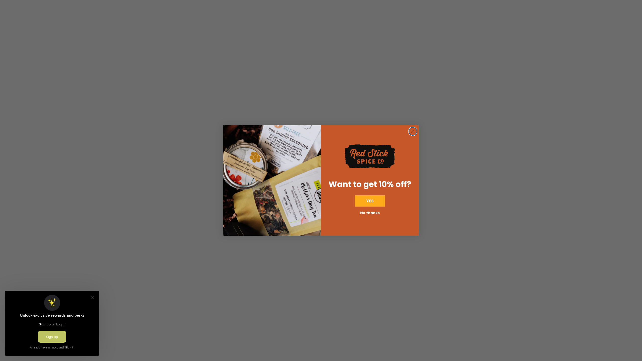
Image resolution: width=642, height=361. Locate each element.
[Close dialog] (413, 131)
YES (370, 201)
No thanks (370, 212)
